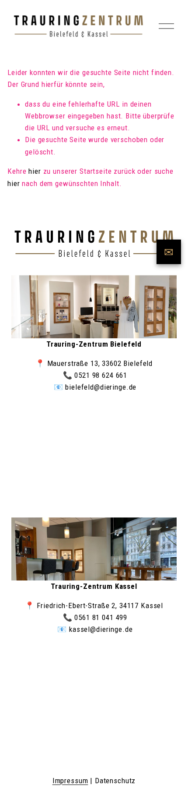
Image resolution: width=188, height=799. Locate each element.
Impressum (70, 780)
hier (34, 171)
